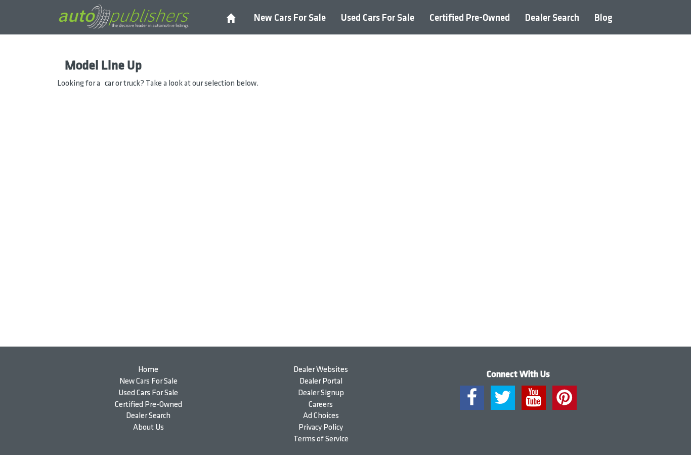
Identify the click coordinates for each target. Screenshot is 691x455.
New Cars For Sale (290, 18)
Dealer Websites (320, 369)
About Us (148, 427)
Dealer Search (552, 18)
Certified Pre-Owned (469, 18)
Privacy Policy (320, 427)
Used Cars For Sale (377, 18)
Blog (603, 18)
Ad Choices (321, 416)
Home (148, 369)
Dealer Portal (320, 381)
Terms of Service (321, 439)
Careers (321, 404)
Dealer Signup (321, 393)
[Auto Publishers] (123, 17)
